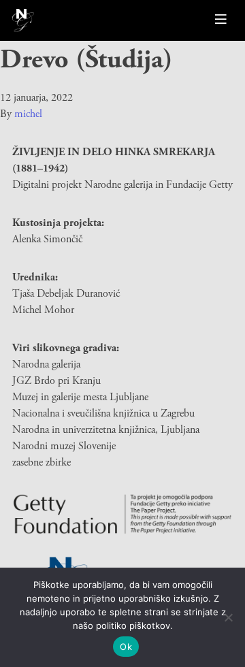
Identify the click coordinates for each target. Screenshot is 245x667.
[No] (228, 617)
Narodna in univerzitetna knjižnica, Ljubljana (105, 430)
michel (28, 114)
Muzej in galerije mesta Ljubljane (80, 397)
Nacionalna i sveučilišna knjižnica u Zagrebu (103, 413)
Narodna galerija (46, 364)
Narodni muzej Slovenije (64, 446)
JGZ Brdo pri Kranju (56, 381)
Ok (126, 646)
